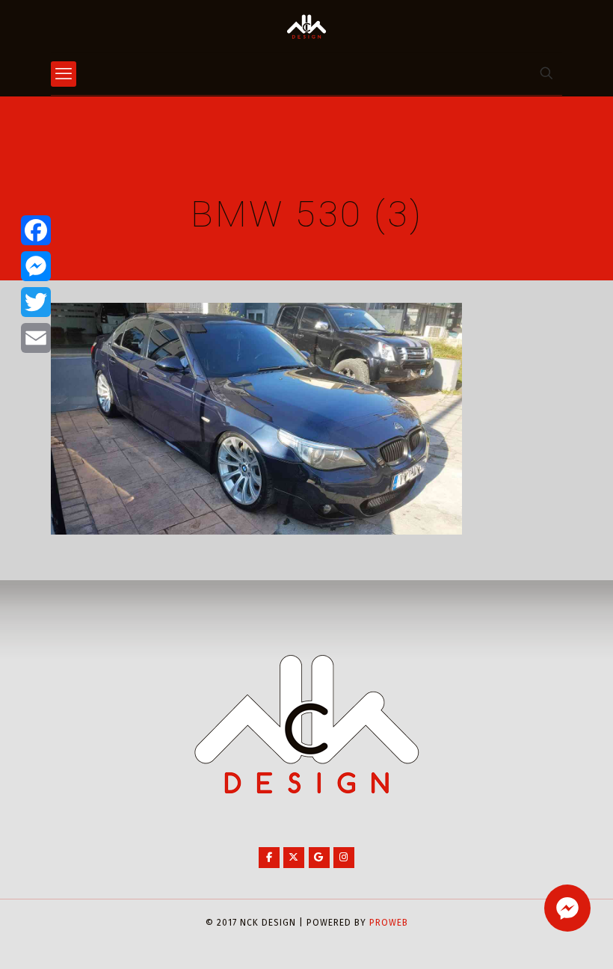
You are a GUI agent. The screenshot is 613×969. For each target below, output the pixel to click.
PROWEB (388, 922)
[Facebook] (36, 230)
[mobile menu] (63, 74)
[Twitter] (36, 302)
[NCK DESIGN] (306, 26)
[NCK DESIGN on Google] (319, 857)
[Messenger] (36, 266)
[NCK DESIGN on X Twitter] (293, 857)
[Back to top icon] (541, 938)
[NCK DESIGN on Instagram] (343, 857)
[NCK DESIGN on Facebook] (269, 857)
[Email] (36, 338)
